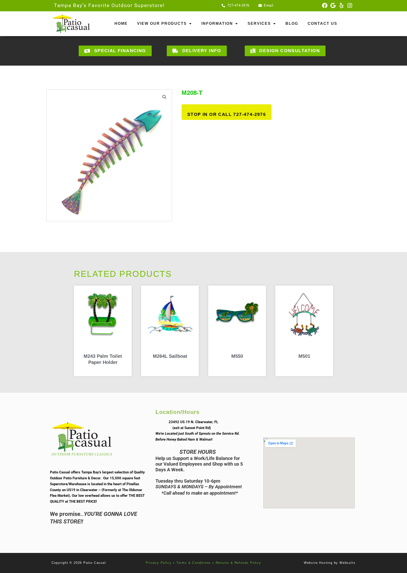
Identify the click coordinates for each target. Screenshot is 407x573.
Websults (347, 563)
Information (217, 23)
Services (259, 23)
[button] (164, 97)
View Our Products (162, 23)
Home (121, 23)
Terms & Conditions (193, 563)
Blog (291, 23)
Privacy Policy (158, 563)
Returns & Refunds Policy (238, 563)
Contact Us (322, 23)
